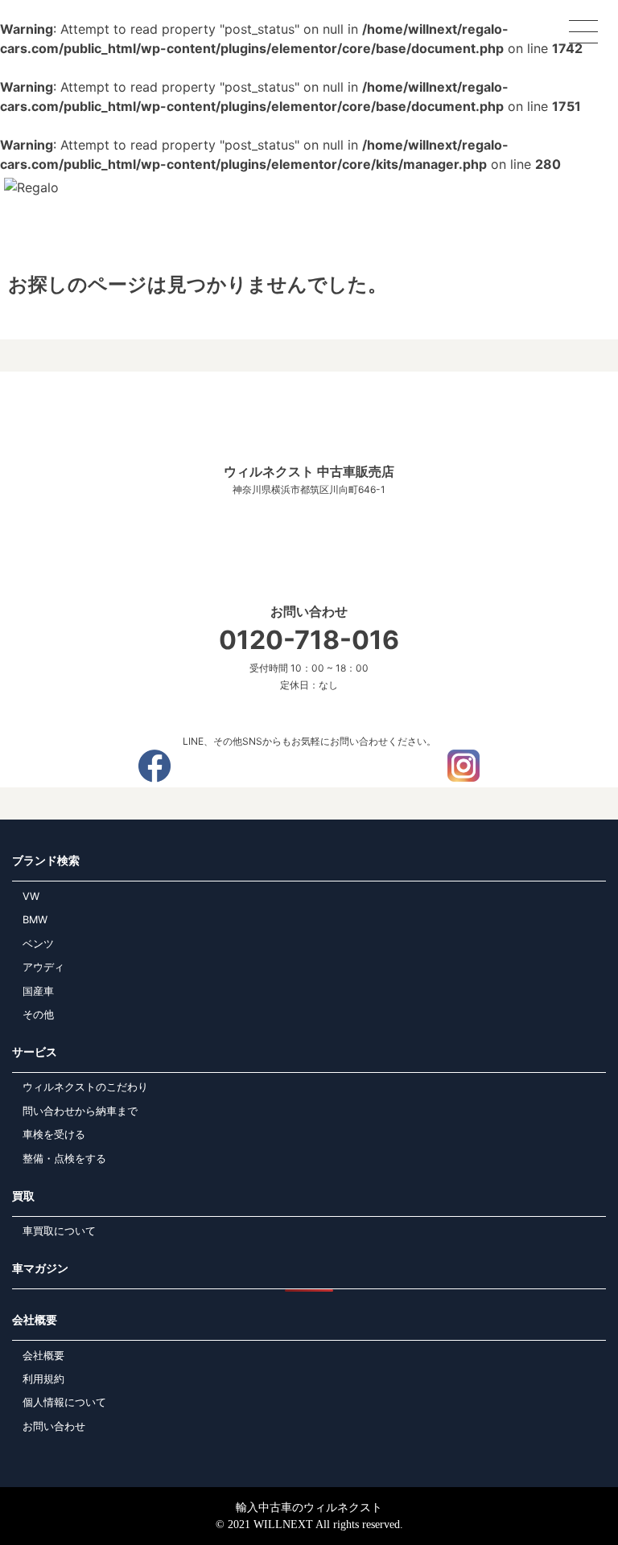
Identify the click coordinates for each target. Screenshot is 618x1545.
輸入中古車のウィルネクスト (309, 1508)
